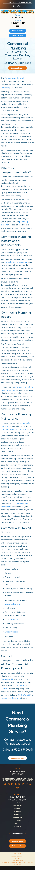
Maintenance (17, 817)
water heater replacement (16, 262)
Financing (17, 823)
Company (17, 820)
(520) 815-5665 (18, 17)
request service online (11, 698)
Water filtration (11, 632)
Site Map (17, 858)
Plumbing (17, 811)
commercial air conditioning (13, 429)
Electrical (17, 809)
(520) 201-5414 (18, 23)
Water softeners (12, 604)
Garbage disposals (13, 619)
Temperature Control (14, 78)
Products (17, 814)
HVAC (17, 803)
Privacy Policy (17, 853)
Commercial (17, 806)
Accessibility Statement (17, 856)
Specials (17, 826)
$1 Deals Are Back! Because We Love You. (17, 4)
